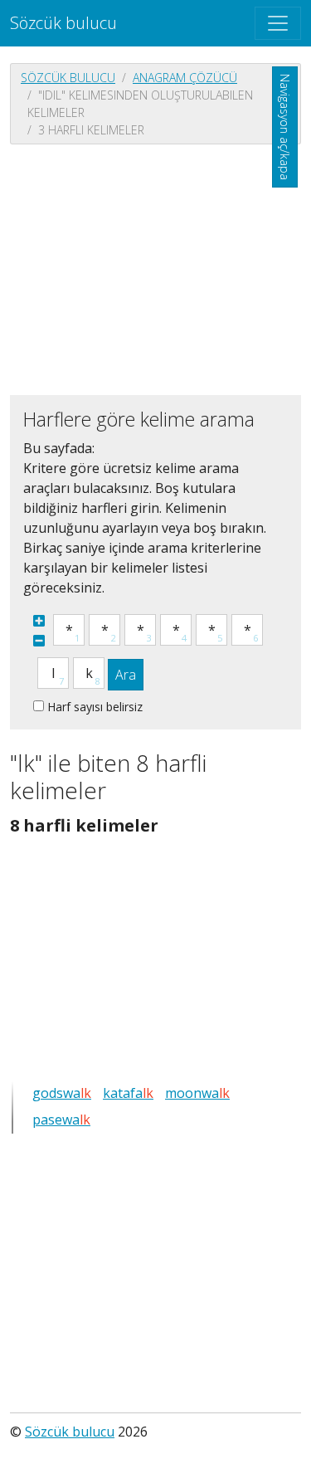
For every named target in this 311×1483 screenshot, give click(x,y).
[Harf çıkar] (39, 641)
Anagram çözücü (185, 77)
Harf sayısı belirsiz (95, 707)
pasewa (61, 1119)
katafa (128, 1093)
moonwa (197, 1093)
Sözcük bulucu (63, 23)
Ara (125, 675)
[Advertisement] (155, 268)
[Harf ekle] (39, 621)
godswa (61, 1093)
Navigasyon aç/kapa (285, 127)
